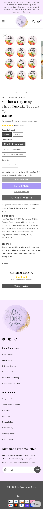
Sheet (6, 134)
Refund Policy (7, 428)
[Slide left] (16, 92)
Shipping (15, 121)
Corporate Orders (9, 399)
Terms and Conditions (11, 405)
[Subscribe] (37, 469)
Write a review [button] (21, 286)
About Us (6, 416)
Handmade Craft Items (11, 383)
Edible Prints (7, 360)
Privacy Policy (7, 422)
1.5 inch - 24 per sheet (13, 144)
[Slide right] (26, 92)
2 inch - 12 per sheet (12, 149)
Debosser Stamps (9, 366)
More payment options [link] (21, 191)
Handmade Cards (9, 372)
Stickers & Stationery (10, 378)
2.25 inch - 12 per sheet (14, 154)
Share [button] (6, 264)
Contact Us (6, 410)
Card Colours (7, 439)
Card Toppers (7, 355)
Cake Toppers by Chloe (25, 487)
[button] (3, 21)
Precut (18, 134)
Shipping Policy (8, 434)
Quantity (6, 160)
